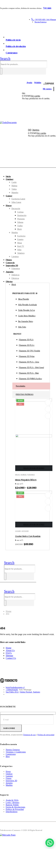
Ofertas (9, 281)
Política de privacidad (45, 735)
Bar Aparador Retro (25, 321)
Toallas (20, 226)
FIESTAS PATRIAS (24, 394)
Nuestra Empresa (40, 22)
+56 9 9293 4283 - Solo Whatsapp (45, 20)
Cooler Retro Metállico (26, 316)
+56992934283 (12, 690)
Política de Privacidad (15, 809)
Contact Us (11, 658)
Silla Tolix (22, 327)
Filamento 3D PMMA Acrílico (30, 379)
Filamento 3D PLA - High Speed (31, 367)
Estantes (20, 239)
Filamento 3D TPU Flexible (29, 351)
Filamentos (15, 268)
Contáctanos (11, 53)
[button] (5, 58)
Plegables (31, 475)
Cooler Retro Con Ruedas (27, 536)
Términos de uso (29, 735)
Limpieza (15, 256)
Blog (8, 756)
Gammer (9, 776)
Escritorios (21, 236)
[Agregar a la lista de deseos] (48, 402)
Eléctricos (15, 278)
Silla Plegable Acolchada (27, 305)
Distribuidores (11, 812)
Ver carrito (35, 96)
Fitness (8, 778)
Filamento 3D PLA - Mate (29, 373)
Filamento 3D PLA (26, 340)
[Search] (1, 71)
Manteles (14, 193)
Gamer (9, 196)
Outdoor (9, 179)
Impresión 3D (12, 265)
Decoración (15, 209)
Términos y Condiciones (16, 752)
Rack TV (20, 246)
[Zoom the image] (8, 679)
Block (19, 229)
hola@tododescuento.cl (15, 687)
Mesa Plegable (23, 299)
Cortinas (20, 212)
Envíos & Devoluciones (15, 807)
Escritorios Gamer (18, 199)
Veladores (20, 253)
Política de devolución (16, 46)
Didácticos (15, 275)
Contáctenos (11, 754)
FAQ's (9, 653)
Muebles (14, 232)
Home (8, 648)
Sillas (19, 250)
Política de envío (13, 40)
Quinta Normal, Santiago (30, 692)
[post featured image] (34, 493)
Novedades (20, 386)
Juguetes (9, 272)
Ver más (47, 8)
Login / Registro (12, 802)
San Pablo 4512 (12, 692)
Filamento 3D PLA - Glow (29, 362)
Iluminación (21, 215)
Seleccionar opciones (33, 468)
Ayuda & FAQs (12, 800)
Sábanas (20, 222)
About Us (10, 650)
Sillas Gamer (16, 202)
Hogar (9, 205)
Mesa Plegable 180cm (25, 479)
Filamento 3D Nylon (26, 356)
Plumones (21, 219)
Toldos (14, 189)
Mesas (19, 243)
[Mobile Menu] (1, 570)
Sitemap (9, 655)
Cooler (14, 182)
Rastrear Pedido (12, 805)
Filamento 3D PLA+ (27, 345)
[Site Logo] (8, 122)
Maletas (14, 186)
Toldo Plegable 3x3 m (26, 310)
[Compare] (48, 416)
